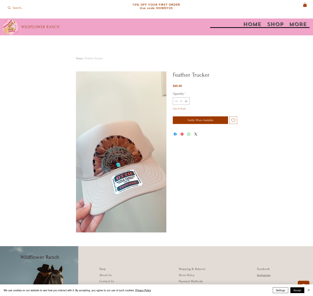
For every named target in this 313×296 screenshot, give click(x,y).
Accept (297, 290)
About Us (106, 275)
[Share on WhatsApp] (189, 134)
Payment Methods (191, 281)
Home (79, 58)
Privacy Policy (143, 290)
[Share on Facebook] (175, 134)
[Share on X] (196, 134)
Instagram (264, 275)
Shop (102, 269)
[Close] (308, 290)
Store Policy (187, 275)
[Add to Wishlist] (233, 120)
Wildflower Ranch (40, 257)
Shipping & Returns (192, 269)
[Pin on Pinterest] (182, 134)
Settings (280, 290)
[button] (305, 4)
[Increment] (186, 101)
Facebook (263, 269)
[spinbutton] (181, 101)
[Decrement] (176, 101)
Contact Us (106, 281)
